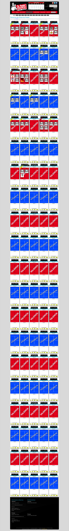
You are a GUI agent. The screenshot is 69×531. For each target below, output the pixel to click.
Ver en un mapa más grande (32, 502)
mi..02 (25, 15)
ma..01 (23, 15)
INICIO (13, 12)
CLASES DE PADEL (36, 12)
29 (40, 8)
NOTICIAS (17, 12)
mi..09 (45, 15)
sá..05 (34, 15)
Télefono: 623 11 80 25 (15, 514)
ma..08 (42, 15)
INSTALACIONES (42, 12)
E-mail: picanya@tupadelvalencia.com (18, 516)
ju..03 (28, 15)
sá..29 (14, 15)
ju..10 (48, 15)
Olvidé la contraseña (54, 9)
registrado (16, 18)
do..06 (36, 15)
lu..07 (39, 15)
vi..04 (31, 15)
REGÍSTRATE (53, 12)
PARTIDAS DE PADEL (29, 12)
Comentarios (15, 41)
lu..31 (20, 15)
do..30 (17, 15)
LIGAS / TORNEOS (22, 12)
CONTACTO (48, 12)
